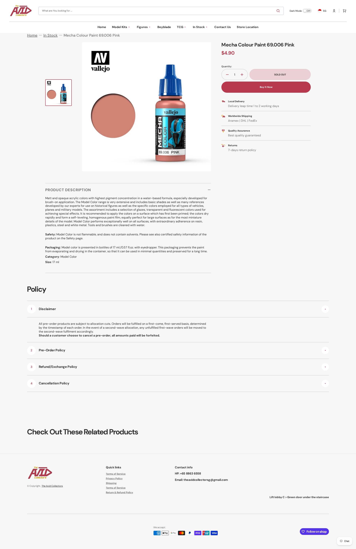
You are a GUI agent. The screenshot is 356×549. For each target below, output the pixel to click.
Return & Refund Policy (119, 492)
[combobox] (161, 11)
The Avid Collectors (52, 486)
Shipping (111, 483)
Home (32, 35)
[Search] (279, 11)
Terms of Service (116, 473)
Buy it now (266, 87)
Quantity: (226, 66)
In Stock (50, 35)
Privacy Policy (114, 478)
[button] (334, 11)
